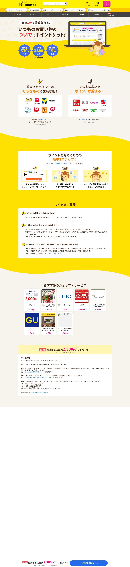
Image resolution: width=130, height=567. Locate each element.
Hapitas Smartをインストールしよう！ (39, 377)
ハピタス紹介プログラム (34, 372)
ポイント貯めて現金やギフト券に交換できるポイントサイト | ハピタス (27, 3)
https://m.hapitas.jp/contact (40, 392)
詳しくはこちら (55, 253)
